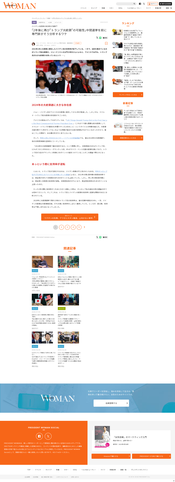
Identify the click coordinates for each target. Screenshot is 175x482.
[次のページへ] (84, 227)
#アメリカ (58, 22)
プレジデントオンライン (139, 470)
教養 (103, 8)
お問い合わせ (75, 477)
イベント (84, 8)
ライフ (148, 8)
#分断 (50, 22)
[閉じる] (174, 481)
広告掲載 (35, 477)
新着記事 (158, 8)
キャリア (94, 8)
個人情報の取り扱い (47, 477)
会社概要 (27, 477)
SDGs (120, 8)
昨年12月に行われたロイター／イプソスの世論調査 (60, 138)
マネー (111, 8)
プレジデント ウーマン (38, 18)
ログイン (154, 4)
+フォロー (77, 43)
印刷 (105, 38)
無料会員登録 (166, 4)
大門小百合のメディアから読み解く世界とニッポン (67, 18)
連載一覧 (169, 8)
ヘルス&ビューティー (134, 8)
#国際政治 (42, 22)
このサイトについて (62, 477)
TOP (29, 470)
